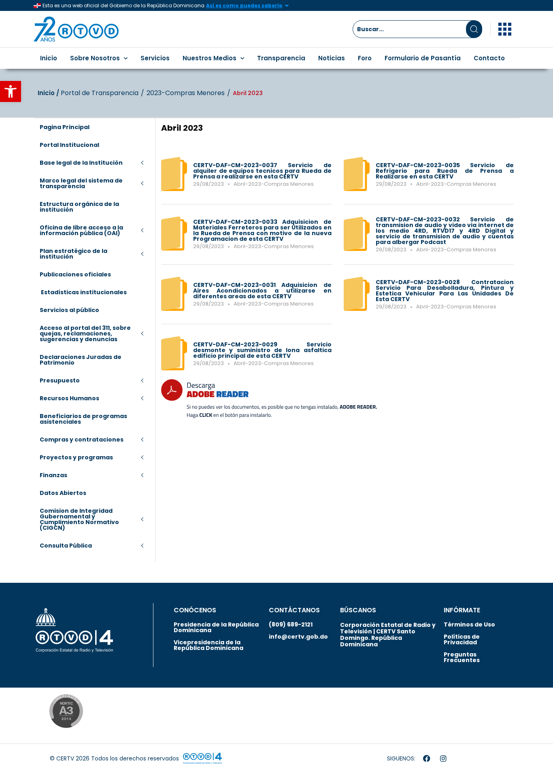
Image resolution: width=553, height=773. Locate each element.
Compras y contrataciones (81, 439)
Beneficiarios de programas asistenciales (83, 419)
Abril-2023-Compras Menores (274, 184)
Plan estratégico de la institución (73, 254)
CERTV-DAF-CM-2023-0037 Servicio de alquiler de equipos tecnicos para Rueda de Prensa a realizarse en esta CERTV (262, 171)
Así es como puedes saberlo (244, 5)
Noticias (331, 58)
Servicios (155, 58)
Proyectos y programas (76, 457)
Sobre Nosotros (95, 58)
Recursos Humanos (69, 398)
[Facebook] (426, 758)
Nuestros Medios (209, 58)
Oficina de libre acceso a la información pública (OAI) (81, 230)
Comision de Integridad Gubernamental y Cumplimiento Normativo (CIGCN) (79, 519)
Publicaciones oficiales (75, 274)
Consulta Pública (66, 546)
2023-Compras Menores (186, 93)
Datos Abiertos (63, 493)
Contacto (489, 58)
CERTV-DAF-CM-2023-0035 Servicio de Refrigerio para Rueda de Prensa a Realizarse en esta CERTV (445, 171)
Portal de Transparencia (99, 93)
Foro (365, 58)
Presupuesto (60, 380)
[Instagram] (443, 758)
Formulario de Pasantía (423, 58)
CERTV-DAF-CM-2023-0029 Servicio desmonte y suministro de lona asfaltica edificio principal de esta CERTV (262, 350)
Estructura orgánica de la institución (79, 207)
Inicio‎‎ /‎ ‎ (49, 93)
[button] (10, 91)
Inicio (48, 58)
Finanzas (53, 475)
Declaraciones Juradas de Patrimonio (80, 360)
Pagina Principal (64, 127)
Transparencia (281, 58)
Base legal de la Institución (81, 163)
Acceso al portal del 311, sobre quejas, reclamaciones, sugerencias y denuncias (85, 333)
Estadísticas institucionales (83, 292)
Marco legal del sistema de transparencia (81, 183)
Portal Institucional (69, 145)
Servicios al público (69, 310)
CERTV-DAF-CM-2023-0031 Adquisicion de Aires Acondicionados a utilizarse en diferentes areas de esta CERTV (262, 290)
